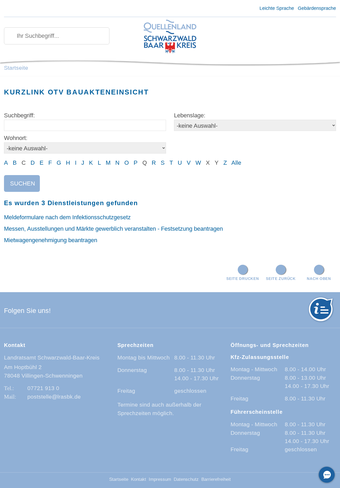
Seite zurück (281, 278)
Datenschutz (186, 479)
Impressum (160, 479)
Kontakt (138, 479)
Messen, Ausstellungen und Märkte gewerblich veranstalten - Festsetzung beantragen (113, 228)
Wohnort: (15, 138)
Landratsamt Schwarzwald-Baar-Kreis (52, 357)
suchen (22, 183)
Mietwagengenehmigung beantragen (50, 240)
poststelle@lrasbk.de (54, 397)
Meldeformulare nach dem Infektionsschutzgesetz (67, 217)
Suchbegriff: (19, 115)
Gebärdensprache (317, 8)
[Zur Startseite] (170, 37)
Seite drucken (242, 278)
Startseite (16, 68)
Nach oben (319, 278)
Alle (236, 162)
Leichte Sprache (277, 8)
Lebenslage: (189, 115)
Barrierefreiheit (216, 479)
